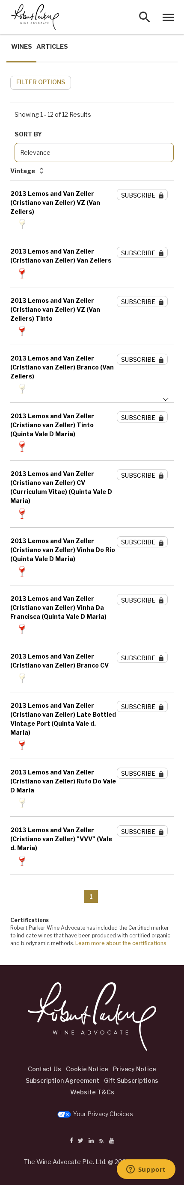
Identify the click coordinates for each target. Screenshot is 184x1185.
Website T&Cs (92, 1092)
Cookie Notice (87, 1069)
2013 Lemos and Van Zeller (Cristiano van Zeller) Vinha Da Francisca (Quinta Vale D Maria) (58, 607)
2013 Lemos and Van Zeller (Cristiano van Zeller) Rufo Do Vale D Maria (63, 781)
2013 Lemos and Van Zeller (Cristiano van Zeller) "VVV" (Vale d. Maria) (61, 838)
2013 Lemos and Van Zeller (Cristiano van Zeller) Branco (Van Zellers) (62, 367)
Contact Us (44, 1069)
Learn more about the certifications (120, 943)
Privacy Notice (134, 1069)
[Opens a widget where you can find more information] (145, 1170)
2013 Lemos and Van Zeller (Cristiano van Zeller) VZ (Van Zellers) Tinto (55, 309)
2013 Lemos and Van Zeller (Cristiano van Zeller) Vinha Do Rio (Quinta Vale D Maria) (62, 549)
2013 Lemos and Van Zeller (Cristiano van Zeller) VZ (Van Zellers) (55, 202)
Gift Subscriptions (131, 1080)
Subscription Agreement (62, 1080)
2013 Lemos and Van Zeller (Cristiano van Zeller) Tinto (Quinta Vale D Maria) (52, 424)
